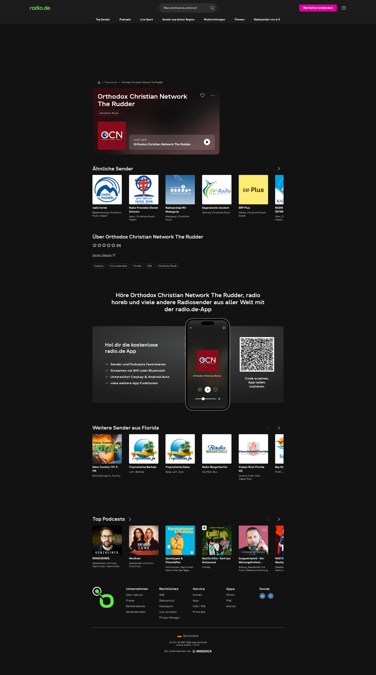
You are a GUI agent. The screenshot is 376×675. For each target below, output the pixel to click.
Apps (196, 600)
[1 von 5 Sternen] (94, 245)
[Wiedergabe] (207, 142)
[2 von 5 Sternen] (99, 245)
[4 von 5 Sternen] (108, 245)
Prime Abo (199, 612)
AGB (161, 595)
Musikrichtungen (214, 19)
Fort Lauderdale (118, 266)
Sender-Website (102, 255)
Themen (239, 19)
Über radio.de (134, 595)
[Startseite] (99, 82)
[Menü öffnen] (344, 7)
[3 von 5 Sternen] (104, 245)
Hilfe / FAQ (199, 606)
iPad (228, 600)
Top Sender (103, 19)
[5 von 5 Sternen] (113, 245)
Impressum (166, 606)
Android (231, 606)
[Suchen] (212, 7)
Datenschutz (166, 600)
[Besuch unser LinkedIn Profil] (262, 596)
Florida (137, 266)
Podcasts (125, 19)
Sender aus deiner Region (178, 19)
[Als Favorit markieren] (202, 95)
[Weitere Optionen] (212, 95)
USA (149, 266)
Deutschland (190, 636)
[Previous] (267, 167)
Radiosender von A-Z (267, 19)
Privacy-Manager (169, 617)
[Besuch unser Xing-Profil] (270, 596)
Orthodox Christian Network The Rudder (162, 144)
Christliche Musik (109, 113)
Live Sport (146, 19)
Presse (130, 600)
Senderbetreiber (136, 612)
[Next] (279, 167)
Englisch (99, 266)
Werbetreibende (135, 606)
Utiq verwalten (168, 612)
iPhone (230, 595)
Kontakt (197, 595)
